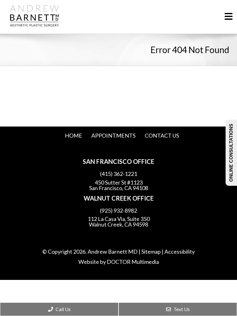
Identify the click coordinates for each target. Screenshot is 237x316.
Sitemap (151, 251)
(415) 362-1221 (118, 174)
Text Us (181, 309)
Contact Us (162, 135)
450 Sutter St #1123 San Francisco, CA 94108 (118, 185)
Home (73, 135)
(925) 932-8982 (118, 210)
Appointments (113, 135)
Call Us (63, 309)
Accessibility (179, 251)
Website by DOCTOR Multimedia (118, 261)
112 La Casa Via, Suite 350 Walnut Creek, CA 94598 (119, 221)
